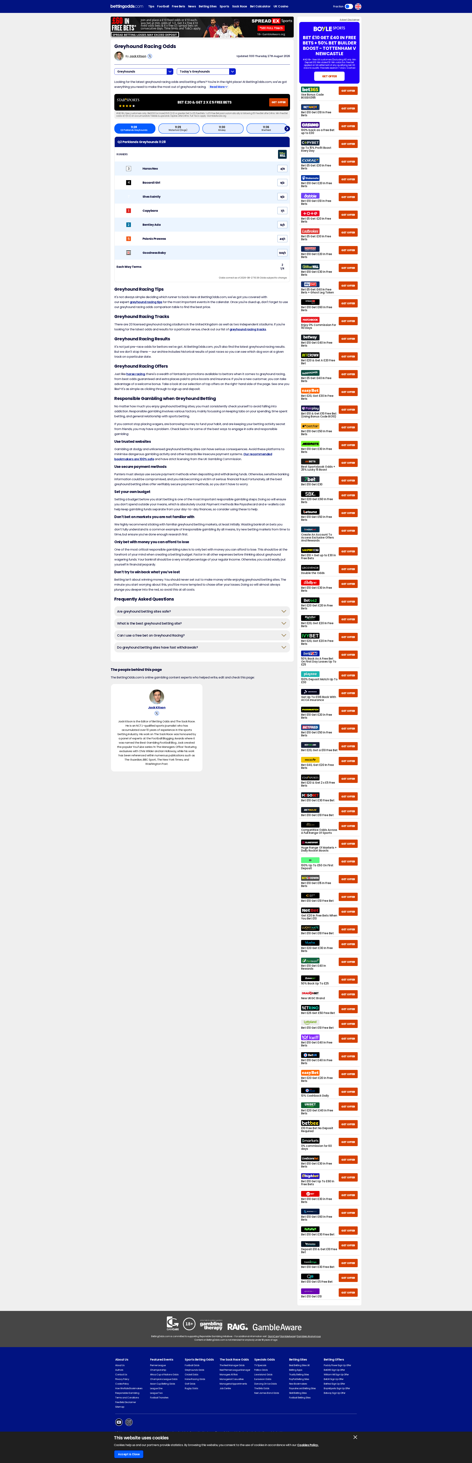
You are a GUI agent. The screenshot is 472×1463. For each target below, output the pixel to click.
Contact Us (121, 1374)
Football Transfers (159, 1397)
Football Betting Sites (299, 1397)
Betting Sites (208, 6)
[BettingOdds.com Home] (127, 6)
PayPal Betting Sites (299, 1379)
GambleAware (287, 1336)
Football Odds (192, 1365)
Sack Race (239, 6)
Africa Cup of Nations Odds (164, 1374)
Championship (158, 1369)
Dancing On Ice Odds (265, 1383)
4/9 (282, 169)
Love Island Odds (263, 1374)
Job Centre (225, 1388)
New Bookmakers (298, 1383)
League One (156, 1388)
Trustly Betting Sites (299, 1374)
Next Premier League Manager (235, 1369)
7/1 (282, 211)
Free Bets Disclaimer (125, 1402)
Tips (151, 6)
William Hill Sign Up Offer (336, 1374)
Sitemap (119, 1406)
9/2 (282, 183)
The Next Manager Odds (232, 1365)
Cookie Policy (122, 1383)
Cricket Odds (191, 1374)
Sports (224, 6)
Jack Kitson (137, 56)
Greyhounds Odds (194, 1369)
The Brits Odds (261, 1388)
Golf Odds (190, 1383)
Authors (119, 1369)
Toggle (349, 6)
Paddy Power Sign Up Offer (337, 1365)
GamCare (273, 1336)
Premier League (158, 1365)
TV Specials (260, 1365)
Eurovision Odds (262, 1379)
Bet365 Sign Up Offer (334, 1369)
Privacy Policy (122, 1379)
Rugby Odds (191, 1388)
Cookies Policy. (308, 1445)
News (192, 6)
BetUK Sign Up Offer (333, 1379)
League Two (156, 1393)
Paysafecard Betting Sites (302, 1388)
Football (163, 6)
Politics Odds (261, 1369)
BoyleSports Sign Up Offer (337, 1388)
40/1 (282, 239)
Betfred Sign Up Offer (334, 1383)
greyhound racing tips (146, 302)
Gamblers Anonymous (309, 1336)
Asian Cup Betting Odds (162, 1383)
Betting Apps (295, 1369)
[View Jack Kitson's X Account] (150, 56)
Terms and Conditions (127, 1397)
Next (287, 128)
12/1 (282, 225)
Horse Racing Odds (195, 1379)
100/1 (282, 253)
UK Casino (281, 6)
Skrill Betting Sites (298, 1393)
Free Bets (178, 6)
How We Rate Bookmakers (128, 1388)
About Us (119, 1365)
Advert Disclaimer (350, 19)
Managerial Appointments (233, 1383)
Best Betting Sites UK (299, 1365)
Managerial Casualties (232, 1379)
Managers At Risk (228, 1374)
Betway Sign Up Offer (334, 1393)
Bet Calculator (260, 6)
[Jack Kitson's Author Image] (156, 697)
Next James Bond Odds (266, 1393)
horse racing (135, 374)
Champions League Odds (164, 1379)
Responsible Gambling (127, 1393)
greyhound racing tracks (248, 329)
